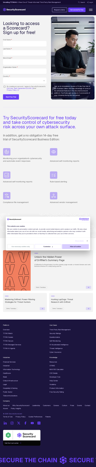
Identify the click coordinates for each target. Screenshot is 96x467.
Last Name (7, 49)
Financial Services (9, 362)
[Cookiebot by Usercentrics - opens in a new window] (80, 219)
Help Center (54, 381)
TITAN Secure (8, 341)
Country (6, 76)
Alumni (5, 408)
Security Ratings (55, 333)
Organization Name (10, 67)
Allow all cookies (75, 246)
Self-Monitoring (55, 341)
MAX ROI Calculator (57, 369)
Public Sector (7, 392)
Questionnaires (55, 337)
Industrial (6, 366)
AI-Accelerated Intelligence (59, 345)
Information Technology (11, 369)
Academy (53, 384)
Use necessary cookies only (21, 246)
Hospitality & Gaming (10, 388)
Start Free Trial (11, 97)
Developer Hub (55, 377)
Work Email (7, 58)
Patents (48, 417)
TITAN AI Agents (9, 348)
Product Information (57, 388)
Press (72, 405)
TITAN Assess (8, 337)
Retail (5, 377)
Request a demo (59, 10)
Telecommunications (10, 396)
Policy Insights (16, 408)
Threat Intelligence (56, 348)
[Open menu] (90, 10)
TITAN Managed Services (12, 345)
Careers (56, 405)
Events (79, 405)
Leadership (36, 405)
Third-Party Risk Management (60, 330)
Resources (53, 362)
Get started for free (76, 10)
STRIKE (52, 366)
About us (6, 405)
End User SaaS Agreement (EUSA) (19, 88)
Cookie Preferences (35, 417)
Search (83, 2)
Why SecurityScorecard (20, 405)
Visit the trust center (12, 443)
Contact (87, 405)
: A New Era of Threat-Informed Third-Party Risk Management (32, 2)
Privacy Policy (12, 90)
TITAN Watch (8, 333)
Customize (46, 246)
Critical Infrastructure (10, 381)
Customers (47, 405)
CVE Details (53, 373)
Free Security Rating (57, 392)
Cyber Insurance (55, 352)
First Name (7, 40)
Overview (6, 330)
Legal (5, 384)
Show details (79, 241)
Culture (64, 405)
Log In (91, 2)
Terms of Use (8, 417)
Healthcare (7, 373)
